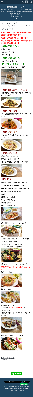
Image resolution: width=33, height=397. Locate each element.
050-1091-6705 (17, 16)
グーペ (17, 390)
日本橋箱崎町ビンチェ (16, 7)
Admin (22, 390)
